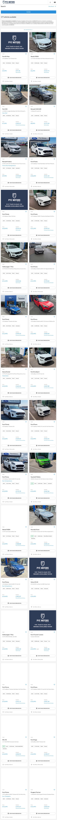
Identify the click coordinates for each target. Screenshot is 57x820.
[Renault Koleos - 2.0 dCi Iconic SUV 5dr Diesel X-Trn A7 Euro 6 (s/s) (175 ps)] (14, 149)
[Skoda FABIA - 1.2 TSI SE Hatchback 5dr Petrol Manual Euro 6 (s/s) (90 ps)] (42, 43)
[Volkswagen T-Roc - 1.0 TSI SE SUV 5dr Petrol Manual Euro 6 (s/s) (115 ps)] (14, 254)
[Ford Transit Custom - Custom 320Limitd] (42, 622)
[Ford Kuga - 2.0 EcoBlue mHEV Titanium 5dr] (42, 727)
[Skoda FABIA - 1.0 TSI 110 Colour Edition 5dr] (14, 517)
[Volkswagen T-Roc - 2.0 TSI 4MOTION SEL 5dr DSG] (14, 622)
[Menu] (55, 2)
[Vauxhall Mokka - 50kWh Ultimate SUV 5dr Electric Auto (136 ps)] (42, 464)
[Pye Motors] (9, 2)
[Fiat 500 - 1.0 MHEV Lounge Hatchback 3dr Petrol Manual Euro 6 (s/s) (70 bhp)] (14, 96)
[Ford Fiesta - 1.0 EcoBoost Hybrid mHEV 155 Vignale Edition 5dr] (42, 254)
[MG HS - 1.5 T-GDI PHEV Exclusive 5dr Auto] (14, 727)
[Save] (26, 55)
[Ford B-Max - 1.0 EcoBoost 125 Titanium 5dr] (14, 43)
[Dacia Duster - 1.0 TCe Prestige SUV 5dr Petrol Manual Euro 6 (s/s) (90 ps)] (14, 359)
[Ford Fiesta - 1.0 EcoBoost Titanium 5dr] (14, 411)
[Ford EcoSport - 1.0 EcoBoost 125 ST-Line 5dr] (42, 359)
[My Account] (50, 2)
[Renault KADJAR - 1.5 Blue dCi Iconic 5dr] (42, 96)
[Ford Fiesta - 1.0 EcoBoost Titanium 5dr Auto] (14, 306)
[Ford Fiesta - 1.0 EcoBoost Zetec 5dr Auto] (14, 201)
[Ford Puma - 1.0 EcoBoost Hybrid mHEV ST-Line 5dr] (14, 464)
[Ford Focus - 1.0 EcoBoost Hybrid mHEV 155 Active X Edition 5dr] (42, 306)
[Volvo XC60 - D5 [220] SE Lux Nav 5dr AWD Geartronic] (42, 569)
